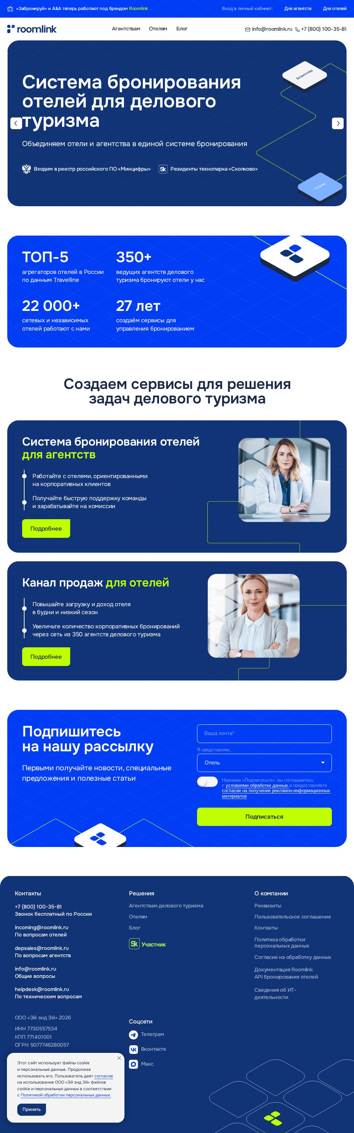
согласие (103, 1076)
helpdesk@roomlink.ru (42, 989)
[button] (74, 180)
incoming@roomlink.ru (41, 927)
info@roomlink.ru (35, 969)
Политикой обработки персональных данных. (66, 1095)
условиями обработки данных (257, 785)
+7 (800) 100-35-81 (38, 907)
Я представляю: (214, 749)
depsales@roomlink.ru (42, 948)
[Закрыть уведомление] (119, 1058)
